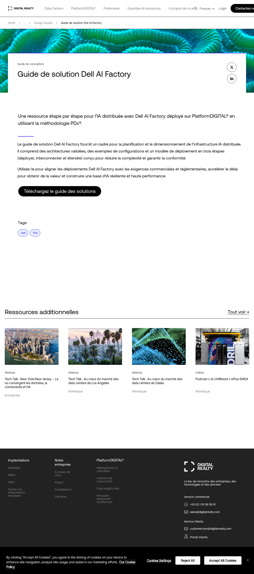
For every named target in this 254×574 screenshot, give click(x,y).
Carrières (60, 496)
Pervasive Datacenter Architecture (105, 499)
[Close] (247, 560)
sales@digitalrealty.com (205, 512)
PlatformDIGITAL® (83, 8)
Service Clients (193, 521)
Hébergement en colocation (107, 469)
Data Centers (54, 8)
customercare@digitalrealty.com (210, 528)
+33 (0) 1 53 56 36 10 (203, 504)
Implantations (18, 460)
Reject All (187, 560)
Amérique (14, 467)
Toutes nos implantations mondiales (16, 492)
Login (223, 8)
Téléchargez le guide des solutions (60, 191)
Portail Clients (199, 537)
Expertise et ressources (144, 8)
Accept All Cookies (223, 560)
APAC (11, 482)
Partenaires (112, 8)
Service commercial (196, 496)
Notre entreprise (63, 462)
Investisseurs (63, 489)
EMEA (11, 475)
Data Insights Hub (108, 488)
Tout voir (237, 312)
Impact (59, 482)
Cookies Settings (159, 560)
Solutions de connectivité (104, 480)
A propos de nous (181, 8)
